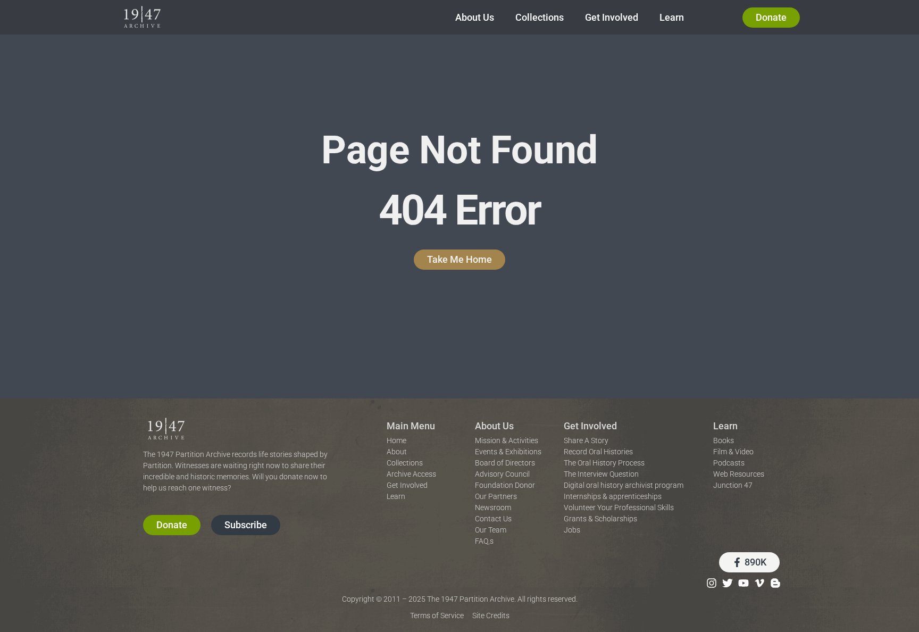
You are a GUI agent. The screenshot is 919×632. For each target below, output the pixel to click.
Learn (671, 17)
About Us (474, 17)
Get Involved (611, 17)
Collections (539, 17)
